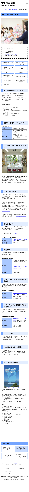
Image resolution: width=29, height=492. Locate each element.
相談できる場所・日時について (21, 63)
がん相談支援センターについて (8, 63)
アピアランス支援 (21, 68)
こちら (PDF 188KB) (21, 216)
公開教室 (21, 72)
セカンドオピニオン (8, 456)
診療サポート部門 (8, 471)
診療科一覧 (7, 9)
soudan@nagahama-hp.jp (11, 54)
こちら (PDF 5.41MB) (13, 387)
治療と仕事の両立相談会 (8, 76)
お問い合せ (21, 471)
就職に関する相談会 (21, 76)
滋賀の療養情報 (8, 85)
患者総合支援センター (8, 448)
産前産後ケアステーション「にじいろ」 (21, 456)
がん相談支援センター (21, 448)
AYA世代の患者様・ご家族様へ (21, 81)
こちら (15, 233)
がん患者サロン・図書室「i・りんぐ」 (8, 68)
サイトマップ (7, 473)
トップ (3, 9)
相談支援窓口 (14, 9)
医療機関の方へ (21, 468)
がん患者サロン (8, 72)
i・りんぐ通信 (7, 81)
